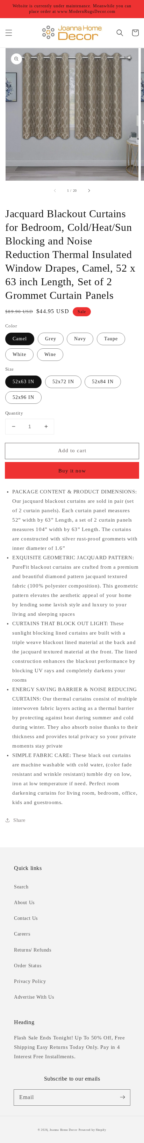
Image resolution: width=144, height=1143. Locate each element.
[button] (8, 32)
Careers (22, 934)
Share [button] (19, 820)
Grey (50, 338)
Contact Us (26, 918)
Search (21, 887)
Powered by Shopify (92, 1129)
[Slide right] (88, 190)
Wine (50, 354)
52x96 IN (23, 397)
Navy (80, 338)
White (19, 354)
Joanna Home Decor (64, 1129)
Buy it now (72, 471)
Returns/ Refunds (32, 950)
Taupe (111, 338)
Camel (20, 338)
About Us (24, 902)
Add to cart (72, 450)
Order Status (27, 965)
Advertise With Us (34, 997)
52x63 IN (23, 381)
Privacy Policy (30, 981)
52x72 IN (63, 381)
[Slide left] (55, 190)
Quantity (14, 413)
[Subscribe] (122, 1097)
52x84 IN (103, 381)
